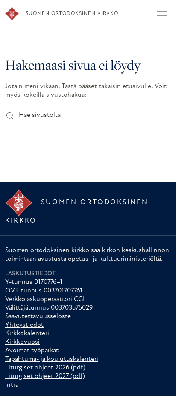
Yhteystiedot (24, 325)
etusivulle (137, 86)
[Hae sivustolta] (9, 115)
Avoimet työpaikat (32, 350)
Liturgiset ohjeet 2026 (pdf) (45, 367)
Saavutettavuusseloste (38, 316)
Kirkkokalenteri (27, 333)
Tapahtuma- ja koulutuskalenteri (51, 359)
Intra (11, 384)
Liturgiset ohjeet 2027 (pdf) (45, 376)
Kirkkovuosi (22, 342)
